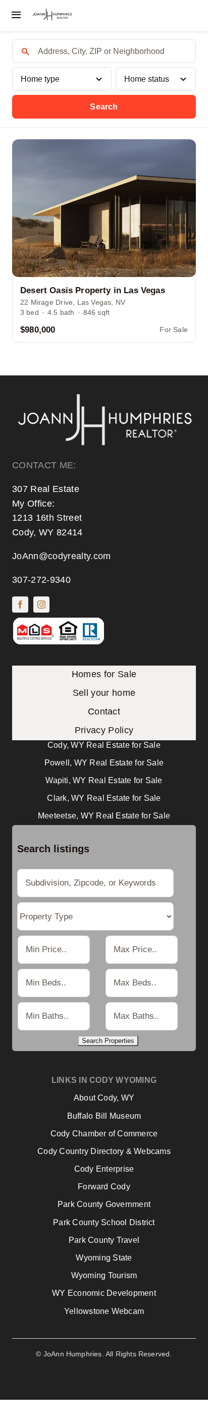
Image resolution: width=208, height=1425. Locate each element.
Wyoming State (104, 1257)
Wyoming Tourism (104, 1275)
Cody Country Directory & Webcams (104, 1151)
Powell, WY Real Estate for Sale (104, 762)
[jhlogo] (52, 13)
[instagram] (41, 604)
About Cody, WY (104, 1097)
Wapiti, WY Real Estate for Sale (103, 780)
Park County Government (104, 1204)
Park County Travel (104, 1240)
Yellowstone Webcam (104, 1311)
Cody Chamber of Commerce (104, 1133)
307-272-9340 (41, 580)
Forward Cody (104, 1186)
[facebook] (20, 604)
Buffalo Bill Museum (104, 1116)
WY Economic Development (104, 1293)
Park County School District (103, 1222)
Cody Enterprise (104, 1169)
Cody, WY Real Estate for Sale (104, 745)
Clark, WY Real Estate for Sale (104, 798)
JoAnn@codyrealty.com (61, 556)
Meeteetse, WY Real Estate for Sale (104, 815)
